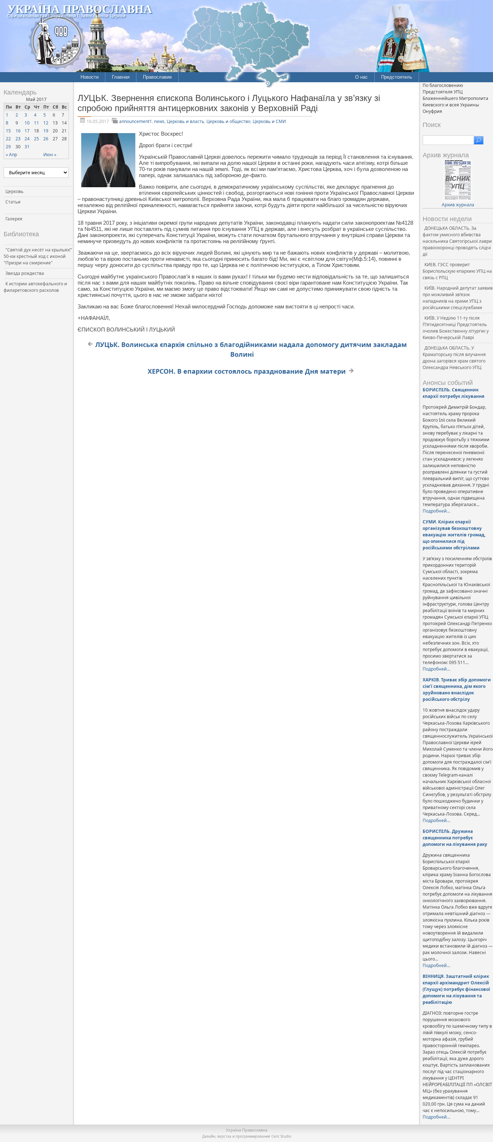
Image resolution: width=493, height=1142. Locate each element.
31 (27, 147)
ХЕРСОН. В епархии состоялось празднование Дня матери (247, 371)
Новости (89, 77)
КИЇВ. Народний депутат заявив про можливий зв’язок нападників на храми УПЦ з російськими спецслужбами (458, 298)
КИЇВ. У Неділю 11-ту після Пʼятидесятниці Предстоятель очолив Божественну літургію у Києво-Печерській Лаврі (456, 328)
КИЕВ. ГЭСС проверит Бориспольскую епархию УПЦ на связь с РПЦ (457, 271)
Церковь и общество (228, 121)
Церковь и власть (185, 121)
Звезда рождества (24, 273)
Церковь (14, 191)
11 (36, 123)
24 (27, 139)
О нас (361, 77)
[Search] (479, 140)
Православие (157, 77)
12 (45, 123)
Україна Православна (79, 8)
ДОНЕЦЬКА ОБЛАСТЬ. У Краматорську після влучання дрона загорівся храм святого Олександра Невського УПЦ (454, 357)
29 (8, 147)
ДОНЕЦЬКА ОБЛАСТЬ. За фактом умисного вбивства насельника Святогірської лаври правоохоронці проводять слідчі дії (457, 241)
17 (27, 131)
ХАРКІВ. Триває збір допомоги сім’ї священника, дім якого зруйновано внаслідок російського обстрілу (457, 689)
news (159, 121)
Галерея (13, 219)
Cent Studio (281, 1136)
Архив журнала (458, 205)
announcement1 (135, 121)
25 (36, 139)
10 (27, 123)
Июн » (49, 154)
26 (45, 139)
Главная (121, 77)
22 (8, 139)
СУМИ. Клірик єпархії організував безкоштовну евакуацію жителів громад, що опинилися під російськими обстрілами (454, 535)
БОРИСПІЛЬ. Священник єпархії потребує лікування (453, 393)
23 (18, 139)
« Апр (11, 154)
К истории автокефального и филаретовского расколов (35, 287)
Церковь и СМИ (269, 121)
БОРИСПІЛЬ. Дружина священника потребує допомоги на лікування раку (455, 837)
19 (45, 131)
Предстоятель (396, 77)
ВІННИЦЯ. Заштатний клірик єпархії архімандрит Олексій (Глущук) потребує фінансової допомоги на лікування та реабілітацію (456, 989)
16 (18, 131)
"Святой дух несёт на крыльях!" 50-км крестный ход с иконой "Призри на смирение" (38, 256)
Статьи (13, 202)
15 (8, 131)
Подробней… (436, 511)
